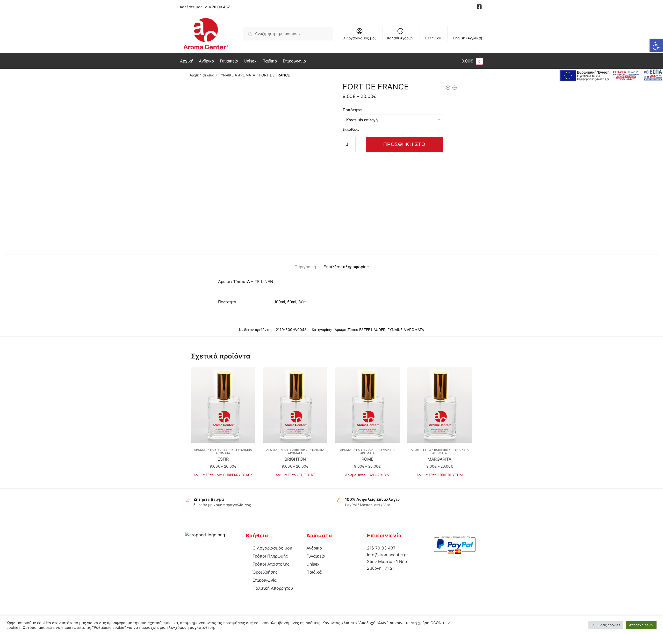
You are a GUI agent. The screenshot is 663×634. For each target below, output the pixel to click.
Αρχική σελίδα (202, 75)
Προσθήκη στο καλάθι (404, 147)
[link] (479, 7)
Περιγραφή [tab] (305, 266)
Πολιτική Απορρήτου (273, 588)
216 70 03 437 (217, 7)
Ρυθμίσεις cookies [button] (606, 625)
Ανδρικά (314, 548)
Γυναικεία (315, 556)
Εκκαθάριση (352, 129)
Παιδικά (314, 572)
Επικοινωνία (265, 580)
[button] (656, 45)
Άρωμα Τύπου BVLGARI (358, 450)
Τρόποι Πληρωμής (270, 556)
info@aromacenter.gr (387, 554)
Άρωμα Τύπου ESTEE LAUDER (360, 329)
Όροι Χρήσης (265, 572)
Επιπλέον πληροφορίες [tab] (346, 266)
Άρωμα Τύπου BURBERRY (214, 450)
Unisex (313, 564)
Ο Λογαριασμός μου (359, 38)
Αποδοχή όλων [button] (641, 625)
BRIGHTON (295, 459)
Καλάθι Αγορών (400, 38)
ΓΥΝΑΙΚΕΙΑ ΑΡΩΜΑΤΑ (237, 75)
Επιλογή (223, 482)
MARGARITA (439, 459)
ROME (367, 459)
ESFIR (223, 459)
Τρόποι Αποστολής (271, 564)
